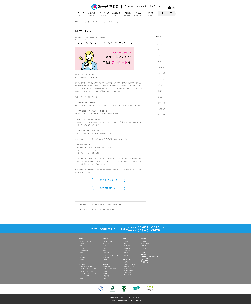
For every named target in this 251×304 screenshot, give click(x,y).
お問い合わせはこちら (108, 188)
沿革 (81, 246)
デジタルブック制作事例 (130, 264)
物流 (105, 250)
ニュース (143, 252)
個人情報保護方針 (84, 250)
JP (169, 8)
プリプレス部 (145, 243)
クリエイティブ (108, 241)
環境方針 (82, 252)
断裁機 (105, 273)
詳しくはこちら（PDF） (109, 180)
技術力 (138, 14)
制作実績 (126, 262)
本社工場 (144, 241)
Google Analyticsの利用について (150, 256)
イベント (160, 61)
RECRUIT (162, 13)
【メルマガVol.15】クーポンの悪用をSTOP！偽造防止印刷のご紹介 (100, 204)
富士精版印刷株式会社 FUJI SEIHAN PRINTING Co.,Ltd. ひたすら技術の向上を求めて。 (125, 7)
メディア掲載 (161, 73)
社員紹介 (143, 238)
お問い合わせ (144, 260)
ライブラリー (150, 14)
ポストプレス (107, 248)
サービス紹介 (104, 14)
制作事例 (160, 85)
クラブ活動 (161, 67)
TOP (76, 22)
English (148, 262)
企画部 (144, 248)
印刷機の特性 (127, 250)
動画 (105, 278)
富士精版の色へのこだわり (87, 266)
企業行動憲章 (83, 257)
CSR (81, 255)
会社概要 (91, 14)
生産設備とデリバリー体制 (87, 271)
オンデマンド (107, 252)
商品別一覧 (82, 278)
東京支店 (106, 260)
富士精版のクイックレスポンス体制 (89, 273)
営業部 (144, 246)
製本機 (105, 271)
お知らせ (160, 55)
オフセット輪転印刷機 (110, 269)
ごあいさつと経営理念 (85, 241)
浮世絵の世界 (161, 103)
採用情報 (143, 254)
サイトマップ (144, 258)
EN (173, 8)
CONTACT (171, 13)
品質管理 (106, 257)
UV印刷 (126, 241)
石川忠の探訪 (161, 115)
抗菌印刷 (126, 252)
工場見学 (160, 91)
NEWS (80, 13)
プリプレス (107, 243)
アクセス (82, 248)
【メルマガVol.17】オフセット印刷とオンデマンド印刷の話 (98, 210)
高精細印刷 (127, 246)
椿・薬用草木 (161, 97)
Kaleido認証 (127, 248)
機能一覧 (106, 276)
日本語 (143, 262)
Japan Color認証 (128, 243)
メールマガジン (83, 22)
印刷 (105, 246)
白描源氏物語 (161, 109)
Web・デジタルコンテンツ (111, 255)
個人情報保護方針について (117, 297)
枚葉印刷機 (107, 266)
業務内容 (116, 14)
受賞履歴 (82, 260)
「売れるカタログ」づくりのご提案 (89, 269)
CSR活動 (160, 49)
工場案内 (127, 14)
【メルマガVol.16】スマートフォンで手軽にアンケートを (104, 43)
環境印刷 (126, 255)
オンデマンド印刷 (84, 276)
